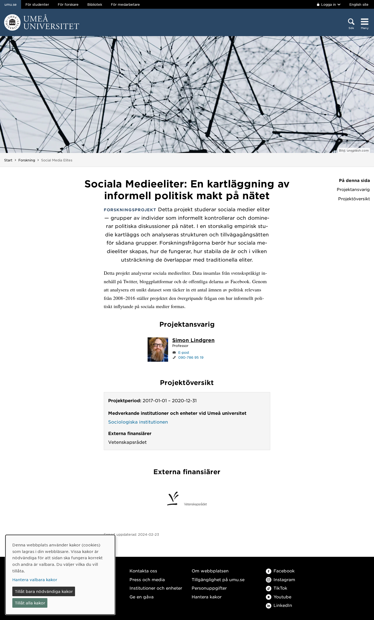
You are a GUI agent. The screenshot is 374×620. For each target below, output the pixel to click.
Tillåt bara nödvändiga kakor (44, 591)
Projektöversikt (354, 198)
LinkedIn (283, 605)
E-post (183, 352)
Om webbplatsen (210, 570)
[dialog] (60, 575)
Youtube (282, 596)
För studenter (37, 4)
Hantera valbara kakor (34, 579)
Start (8, 160)
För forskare (68, 4)
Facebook (284, 570)
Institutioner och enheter (156, 587)
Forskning (26, 160)
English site (359, 4)
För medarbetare (125, 4)
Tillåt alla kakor (30, 602)
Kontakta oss (143, 570)
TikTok (280, 587)
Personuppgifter (209, 587)
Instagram (284, 579)
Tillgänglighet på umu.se (218, 579)
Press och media (147, 579)
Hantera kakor (206, 596)
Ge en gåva (142, 596)
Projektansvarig (353, 189)
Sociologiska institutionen (138, 421)
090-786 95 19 (190, 357)
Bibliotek (94, 4)
